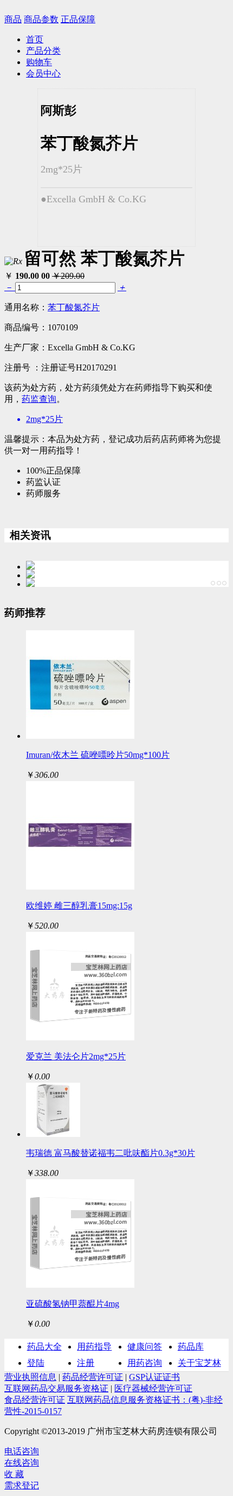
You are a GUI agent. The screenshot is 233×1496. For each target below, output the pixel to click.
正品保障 (78, 19)
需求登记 (21, 1485)
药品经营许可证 (92, 1377)
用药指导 (94, 1346)
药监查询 (39, 399)
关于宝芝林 (199, 1362)
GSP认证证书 (154, 1377)
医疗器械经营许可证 (153, 1388)
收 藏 (14, 1474)
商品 (13, 19)
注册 (85, 1362)
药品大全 (44, 1346)
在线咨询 (21, 1462)
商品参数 (41, 19)
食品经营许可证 (34, 1399)
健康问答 (144, 1346)
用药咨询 (144, 1362)
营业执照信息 (30, 1377)
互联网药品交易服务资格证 (56, 1388)
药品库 (191, 1346)
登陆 (35, 1362)
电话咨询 (21, 1451)
